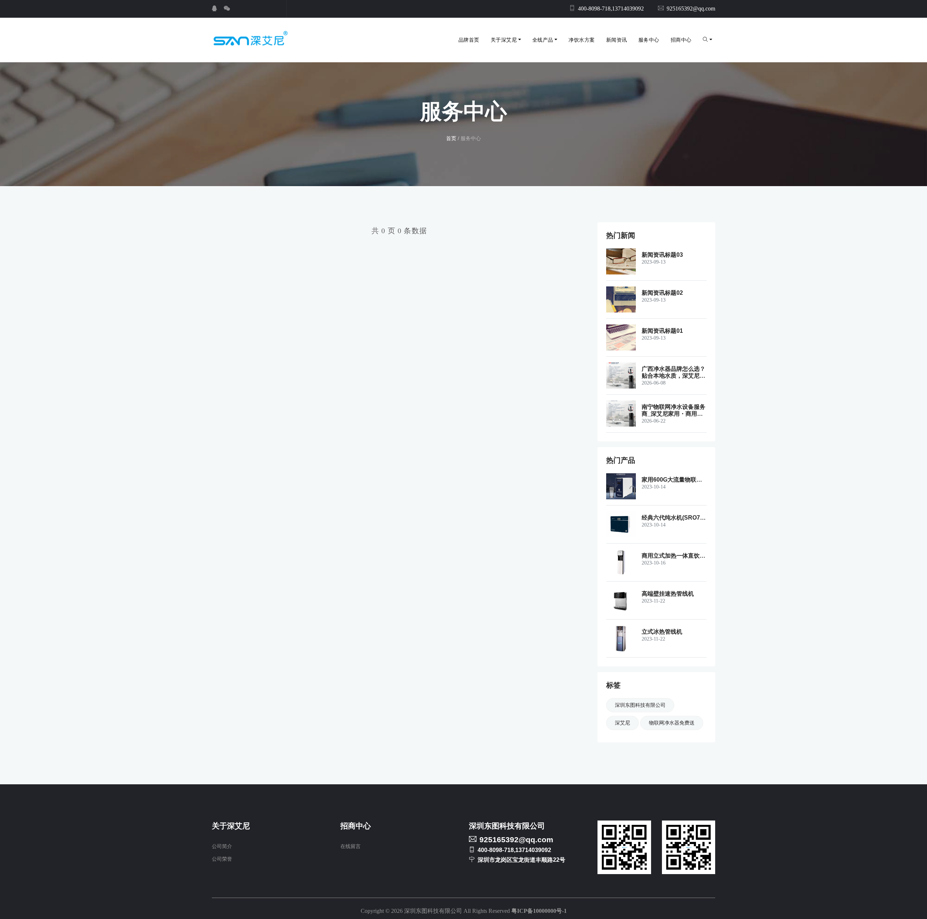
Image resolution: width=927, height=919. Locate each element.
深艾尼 (622, 723)
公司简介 (222, 846)
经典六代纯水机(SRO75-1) (673, 518)
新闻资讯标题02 (662, 293)
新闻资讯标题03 (662, 255)
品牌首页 (468, 40)
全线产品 (542, 40)
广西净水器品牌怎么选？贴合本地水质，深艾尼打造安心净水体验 (673, 372)
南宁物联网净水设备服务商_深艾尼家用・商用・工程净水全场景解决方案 (673, 410)
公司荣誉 (222, 859)
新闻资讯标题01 (662, 331)
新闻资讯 (616, 40)
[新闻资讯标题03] (624, 261)
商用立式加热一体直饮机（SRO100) (673, 556)
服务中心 (648, 40)
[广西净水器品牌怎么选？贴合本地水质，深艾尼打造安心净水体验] (624, 375)
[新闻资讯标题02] (624, 299)
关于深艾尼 (504, 40)
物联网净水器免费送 (672, 723)
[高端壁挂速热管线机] (624, 600)
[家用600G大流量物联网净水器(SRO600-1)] (624, 486)
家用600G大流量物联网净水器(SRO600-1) (672, 480)
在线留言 (350, 846)
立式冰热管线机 (662, 632)
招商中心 (681, 40)
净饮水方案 (582, 40)
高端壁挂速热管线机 (668, 594)
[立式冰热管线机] (624, 638)
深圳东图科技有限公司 (640, 705)
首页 (451, 138)
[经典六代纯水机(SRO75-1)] (624, 524)
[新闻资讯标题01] (624, 337)
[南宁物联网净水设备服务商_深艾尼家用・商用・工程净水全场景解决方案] (624, 413)
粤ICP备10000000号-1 (539, 911)
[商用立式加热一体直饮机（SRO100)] (624, 562)
